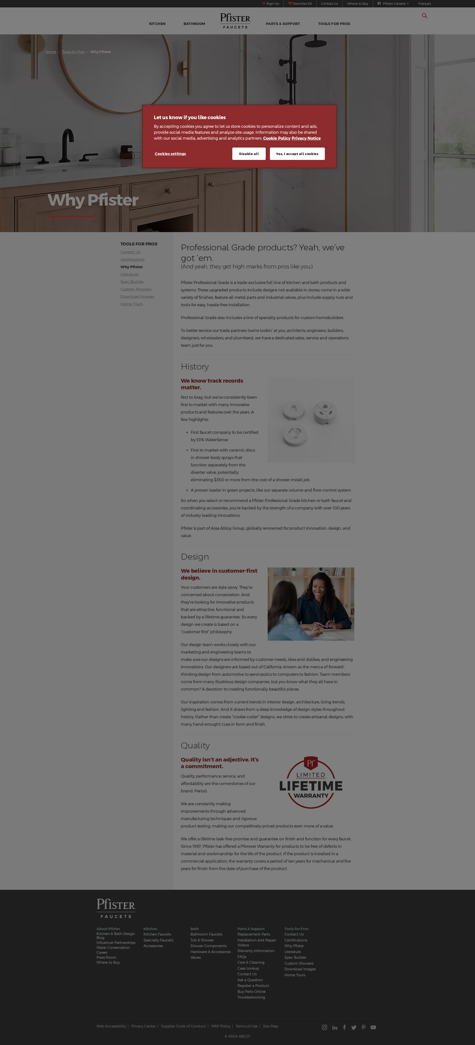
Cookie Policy (276, 138)
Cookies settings (170, 153)
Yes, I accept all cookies (297, 153)
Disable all (249, 153)
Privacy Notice (306, 138)
